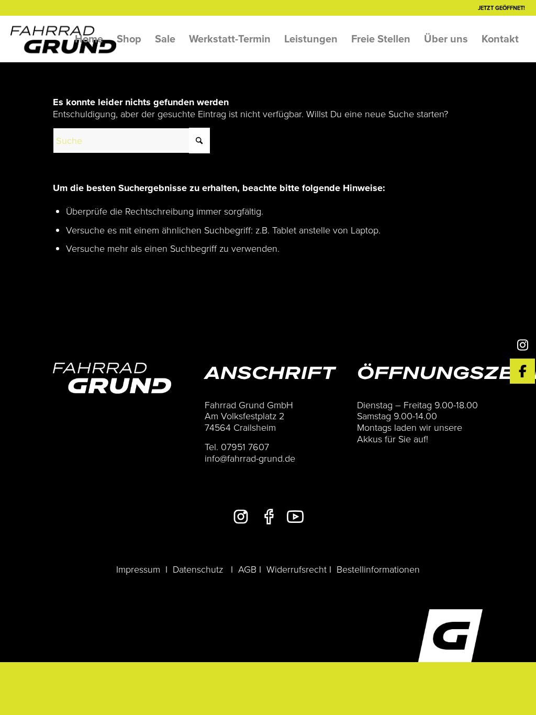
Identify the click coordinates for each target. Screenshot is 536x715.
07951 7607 (245, 446)
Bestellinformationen (378, 569)
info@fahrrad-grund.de (250, 458)
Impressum (138, 569)
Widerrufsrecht (296, 569)
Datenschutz (198, 569)
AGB (247, 569)
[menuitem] (89, 39)
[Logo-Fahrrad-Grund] (63, 39)
